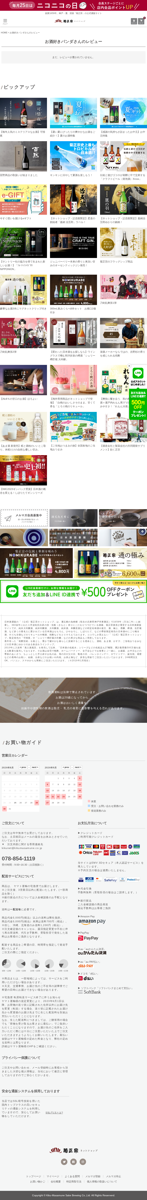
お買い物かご (37, 1181)
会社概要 (56, 1181)
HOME (4, 32)
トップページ (33, 1176)
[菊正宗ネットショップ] (70, 21)
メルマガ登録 (92, 1176)
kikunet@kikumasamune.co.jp (22, 848)
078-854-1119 (18, 858)
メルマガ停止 (113, 1176)
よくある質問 (72, 1176)
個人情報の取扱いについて (102, 1181)
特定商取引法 (73, 1181)
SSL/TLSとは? (54, 1112)
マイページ (53, 1176)
